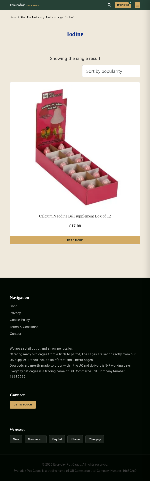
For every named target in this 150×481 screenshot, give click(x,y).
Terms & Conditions (24, 327)
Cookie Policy (20, 320)
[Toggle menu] (137, 5)
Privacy (15, 313)
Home (13, 17)
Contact (15, 334)
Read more (75, 240)
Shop (13, 306)
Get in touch (23, 404)
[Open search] (109, 5)
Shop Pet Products (31, 17)
